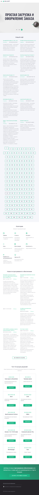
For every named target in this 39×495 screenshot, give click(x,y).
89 (17, 205)
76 (12, 197)
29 (17, 165)
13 (28, 152)
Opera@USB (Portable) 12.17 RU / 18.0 (10, 40)
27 (7, 165)
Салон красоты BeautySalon (11, 378)
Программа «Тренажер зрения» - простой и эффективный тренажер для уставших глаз (10, 276)
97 (26, 209)
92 (31, 205)
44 (31, 173)
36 (22, 169)
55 (26, 181)
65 (17, 189)
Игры (4, 246)
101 (16, 213)
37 (26, 169)
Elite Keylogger (11, 449)
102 (22, 213)
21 (7, 161)
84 (21, 201)
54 (21, 181)
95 (17, 209)
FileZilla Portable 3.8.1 (24, 120)
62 (31, 185)
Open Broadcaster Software (11, 414)
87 (7, 205)
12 (23, 152)
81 (7, 201)
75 (7, 197)
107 (19, 217)
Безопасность (29, 246)
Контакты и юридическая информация (13, 486)
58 (12, 185)
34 (12, 169)
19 (26, 156)
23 (17, 161)
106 (14, 217)
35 (17, 169)
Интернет (5, 42)
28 (12, 165)
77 (17, 197)
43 (26, 173)
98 (31, 209)
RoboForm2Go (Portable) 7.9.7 (9, 75)
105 (9, 217)
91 (26, 205)
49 (26, 177)
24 (21, 161)
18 (21, 156)
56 (31, 181)
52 (12, 181)
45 (7, 177)
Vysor (11, 396)
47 (17, 177)
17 (17, 156)
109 (30, 217)
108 (25, 217)
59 (17, 185)
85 (26, 201)
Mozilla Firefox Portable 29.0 (8, 55)
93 (7, 209)
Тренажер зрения (28, 378)
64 (12, 189)
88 (12, 205)
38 (31, 169)
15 (7, 156)
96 (22, 209)
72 (21, 193)
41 (17, 173)
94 (12, 209)
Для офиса (22, 76)
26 (31, 161)
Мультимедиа (18, 246)
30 (22, 165)
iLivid (27, 396)
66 (22, 189)
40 (12, 173)
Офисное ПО (17, 257)
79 (26, 197)
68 (31, 189)
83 (17, 201)
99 (6, 213)
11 (19, 152)
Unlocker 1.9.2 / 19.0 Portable (11, 431)
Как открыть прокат (24, 329)
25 (26, 161)
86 (31, 201)
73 (26, 193)
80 (31, 197)
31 (26, 165)
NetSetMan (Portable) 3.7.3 (8, 99)
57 (7, 185)
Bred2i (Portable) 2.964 (24, 75)
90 (22, 205)
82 (12, 201)
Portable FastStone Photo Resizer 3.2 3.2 (28, 40)
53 (17, 181)
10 (14, 152)
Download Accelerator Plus (28, 431)
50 (31, 177)
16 (12, 156)
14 (33, 152)
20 (31, 156)
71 (17, 193)
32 (31, 165)
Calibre (27, 414)
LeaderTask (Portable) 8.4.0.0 (25, 99)
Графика (22, 42)
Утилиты (5, 100)
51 (7, 181)
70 (12, 193)
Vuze (28, 449)
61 (26, 185)
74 (31, 193)
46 (12, 177)
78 (21, 197)
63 (7, 189)
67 (26, 189)
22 (12, 161)
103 (27, 213)
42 (21, 173)
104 (32, 213)
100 (11, 213)
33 (7, 169)
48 (21, 177)
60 (22, 185)
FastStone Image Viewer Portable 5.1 (27, 55)
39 (7, 173)
